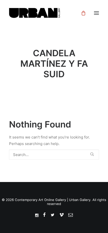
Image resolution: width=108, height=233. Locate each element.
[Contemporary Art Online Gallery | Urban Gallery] (41, 13)
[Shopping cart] (81, 13)
